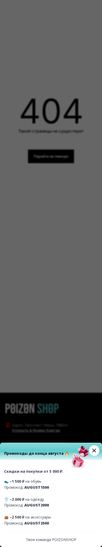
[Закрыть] (94, 450)
